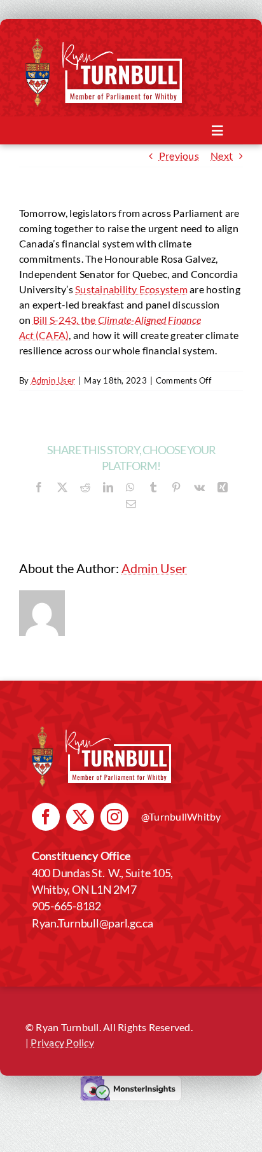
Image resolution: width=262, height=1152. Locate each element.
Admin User (53, 380)
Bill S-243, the (64, 320)
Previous (179, 155)
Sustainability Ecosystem (131, 289)
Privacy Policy (62, 1042)
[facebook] (46, 817)
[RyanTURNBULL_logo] (122, 47)
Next (221, 155)
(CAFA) (51, 335)
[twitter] (80, 817)
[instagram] (114, 817)
